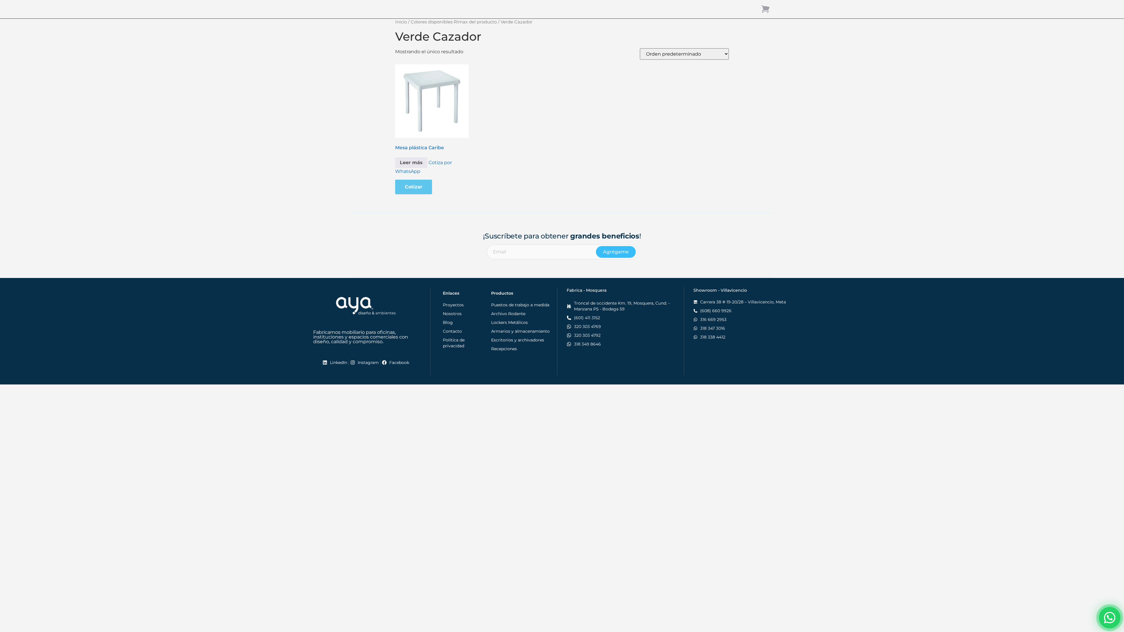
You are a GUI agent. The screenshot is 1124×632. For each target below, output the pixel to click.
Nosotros (699, 8)
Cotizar (413, 187)
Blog (642, 8)
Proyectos (615, 8)
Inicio (454, 8)
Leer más (411, 162)
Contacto (668, 8)
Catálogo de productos (497, 8)
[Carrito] (765, 8)
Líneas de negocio (564, 8)
